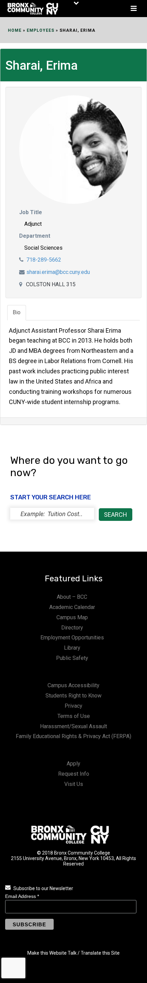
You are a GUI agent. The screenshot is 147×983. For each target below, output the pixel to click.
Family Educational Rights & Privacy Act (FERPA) (73, 736)
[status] (52, 514)
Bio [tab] (17, 312)
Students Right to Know (73, 695)
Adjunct (33, 224)
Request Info (73, 774)
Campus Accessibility (73, 685)
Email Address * (22, 896)
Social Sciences (43, 248)
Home (15, 30)
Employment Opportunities (72, 637)
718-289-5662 (43, 260)
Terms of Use (73, 716)
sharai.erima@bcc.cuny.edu (58, 272)
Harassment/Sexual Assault (73, 726)
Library (72, 648)
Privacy (73, 706)
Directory (72, 627)
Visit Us (73, 784)
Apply (73, 763)
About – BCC (72, 597)
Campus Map (72, 617)
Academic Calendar (72, 607)
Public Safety (72, 658)
